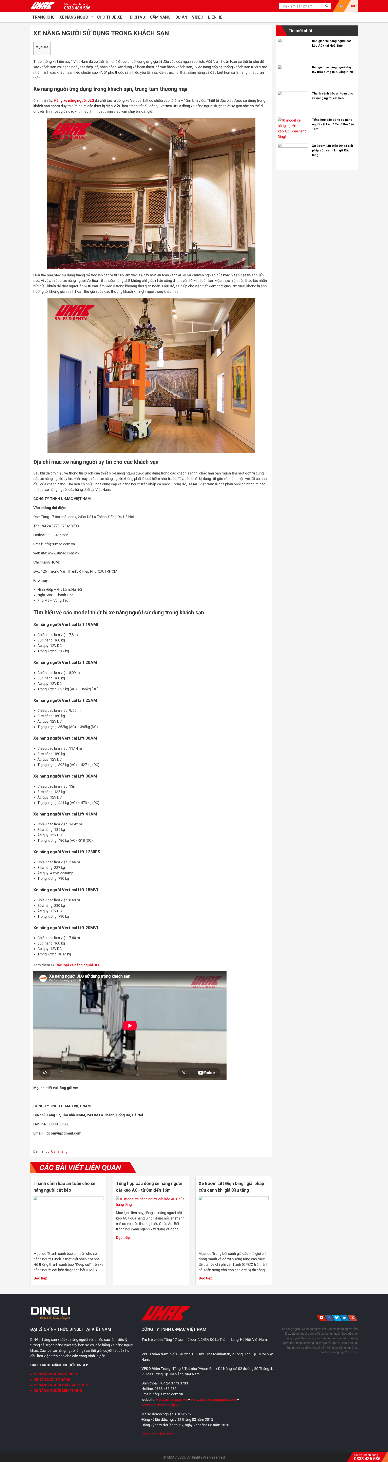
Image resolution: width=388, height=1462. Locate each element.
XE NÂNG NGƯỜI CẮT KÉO (55, 1374)
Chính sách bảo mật (157, 1434)
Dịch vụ (137, 17)
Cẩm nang (160, 17)
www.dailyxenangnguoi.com (214, 1399)
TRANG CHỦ (43, 17)
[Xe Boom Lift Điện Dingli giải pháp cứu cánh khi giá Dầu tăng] (234, 1199)
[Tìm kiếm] (326, 6)
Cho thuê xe (109, 17)
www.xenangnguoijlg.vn (160, 1405)
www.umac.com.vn (171, 1399)
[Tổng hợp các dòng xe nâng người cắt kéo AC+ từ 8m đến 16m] (151, 1204)
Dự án (181, 17)
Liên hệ (215, 17)
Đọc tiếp (40, 1278)
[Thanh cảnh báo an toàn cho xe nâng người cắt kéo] (68, 1199)
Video (197, 17)
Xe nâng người (74, 17)
